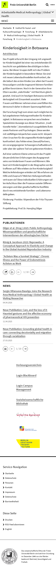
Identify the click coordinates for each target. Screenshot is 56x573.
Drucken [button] (8, 519)
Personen (9, 482)
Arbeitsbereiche (45, 31)
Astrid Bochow (10, 53)
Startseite (7, 28)
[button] (6, 271)
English (8, 529)
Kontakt (8, 487)
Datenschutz (10, 478)
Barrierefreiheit (12, 501)
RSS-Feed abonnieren (14, 524)
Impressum (10, 492)
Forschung (30, 31)
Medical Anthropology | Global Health (23, 35)
